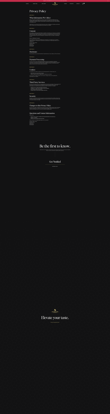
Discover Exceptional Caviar (55, 322)
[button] (83, 4)
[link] (108, 1)
